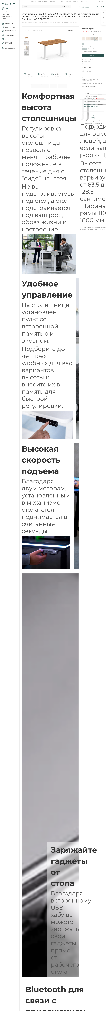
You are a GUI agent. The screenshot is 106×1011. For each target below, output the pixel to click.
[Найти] (69, 6)
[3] (27, 30)
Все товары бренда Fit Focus (91, 106)
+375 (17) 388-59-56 (86, 6)
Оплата (54, 86)
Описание (26, 86)
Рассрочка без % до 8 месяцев (90, 63)
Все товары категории (89, 104)
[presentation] (26, 33)
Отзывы (45, 86)
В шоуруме (36, 86)
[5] (30, 30)
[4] (28, 30)
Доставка (62, 86)
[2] (26, 30)
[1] (25, 30)
